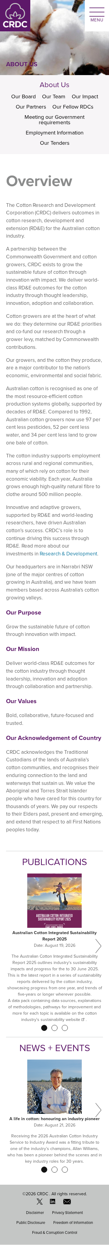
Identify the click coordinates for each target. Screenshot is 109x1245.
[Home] (15, 15)
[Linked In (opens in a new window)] (54, 1203)
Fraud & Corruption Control (54, 1232)
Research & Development (68, 554)
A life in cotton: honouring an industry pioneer (54, 1119)
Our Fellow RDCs (72, 107)
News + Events (54, 1048)
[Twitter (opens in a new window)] (41, 1203)
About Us (54, 84)
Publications (54, 862)
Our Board (23, 96)
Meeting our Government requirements (54, 119)
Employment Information (55, 133)
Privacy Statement (67, 1212)
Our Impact (85, 96)
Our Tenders (54, 143)
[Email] (67, 1203)
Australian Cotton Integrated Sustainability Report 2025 (54, 936)
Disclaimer (35, 1212)
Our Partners (31, 107)
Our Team (53, 96)
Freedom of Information (73, 1222)
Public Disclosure (30, 1222)
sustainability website (60, 1019)
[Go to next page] (98, 946)
